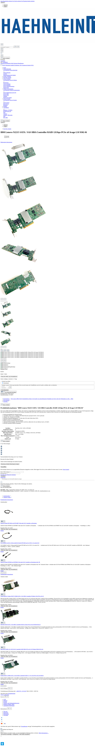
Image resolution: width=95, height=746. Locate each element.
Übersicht (3, 63)
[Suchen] (15, 47)
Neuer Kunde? (66, 469)
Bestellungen (21, 63)
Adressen (15, 63)
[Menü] (2, 44)
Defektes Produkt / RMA (8, 704)
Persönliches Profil (9, 63)
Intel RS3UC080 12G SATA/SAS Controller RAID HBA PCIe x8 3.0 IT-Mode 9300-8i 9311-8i (22, 649)
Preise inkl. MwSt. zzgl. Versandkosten (9, 376)
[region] (47, 256)
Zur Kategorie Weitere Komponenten (11, 90)
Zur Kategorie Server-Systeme (10, 100)
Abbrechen (3, 477)
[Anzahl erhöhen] (10, 387)
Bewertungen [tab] (6, 400)
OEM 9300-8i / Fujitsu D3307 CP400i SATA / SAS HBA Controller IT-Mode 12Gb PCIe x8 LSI (22, 596)
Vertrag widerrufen (5, 694)
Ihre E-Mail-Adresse (5, 472)
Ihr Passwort (4, 473)
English (5, 6)
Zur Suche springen (16, 1)
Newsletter (5, 715)
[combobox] (7, 47)
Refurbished (6, 383)
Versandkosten (24, 726)
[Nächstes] (5, 299)
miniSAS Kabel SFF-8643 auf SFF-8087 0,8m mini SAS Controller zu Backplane (19, 523)
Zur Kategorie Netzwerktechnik (10, 70)
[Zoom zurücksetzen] (5, 350)
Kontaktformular (11, 693)
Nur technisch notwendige (6, 734)
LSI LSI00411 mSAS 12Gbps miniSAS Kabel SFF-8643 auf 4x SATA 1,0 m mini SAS (20, 543)
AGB (4, 699)
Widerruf (5, 700)
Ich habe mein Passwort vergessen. (8, 474)
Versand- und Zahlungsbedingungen (11, 703)
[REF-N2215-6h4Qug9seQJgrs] (19, 252)
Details (2, 530)
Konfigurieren (15, 734)
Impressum (5, 712)
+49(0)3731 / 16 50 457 (21, 691)
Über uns (5, 711)
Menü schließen (6, 58)
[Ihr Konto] (2, 55)
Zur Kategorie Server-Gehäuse (10, 80)
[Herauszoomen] (2, 350)
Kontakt (5, 702)
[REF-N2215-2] (19, 186)
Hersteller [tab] (5, 401)
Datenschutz (6, 714)
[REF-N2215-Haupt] (19, 157)
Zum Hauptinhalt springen (6, 1)
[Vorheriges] (2, 299)
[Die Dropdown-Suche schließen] (18, 47)
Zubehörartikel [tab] (6, 496)
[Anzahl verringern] (3, 387)
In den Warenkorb (4, 390)
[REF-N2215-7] (19, 282)
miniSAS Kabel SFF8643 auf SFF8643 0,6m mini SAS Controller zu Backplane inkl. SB (20, 562)
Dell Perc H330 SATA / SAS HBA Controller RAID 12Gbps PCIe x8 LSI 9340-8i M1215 (21, 624)
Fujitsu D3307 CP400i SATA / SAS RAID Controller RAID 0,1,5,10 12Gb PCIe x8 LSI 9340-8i (22, 675)
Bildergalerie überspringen (6, 142)
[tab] (38, 398)
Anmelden (3, 60)
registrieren (5, 62)
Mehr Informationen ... (44, 733)
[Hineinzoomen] (8, 350)
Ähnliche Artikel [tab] (7, 497)
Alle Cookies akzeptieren (25, 734)
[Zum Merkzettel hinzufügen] (3, 521)
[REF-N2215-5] (24, 220)
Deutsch (5, 5)
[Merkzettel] (1, 53)
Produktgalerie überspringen (7, 499)
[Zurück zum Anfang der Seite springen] (2, 731)
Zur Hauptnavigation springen (27, 1)
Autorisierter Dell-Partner (8, 705)
